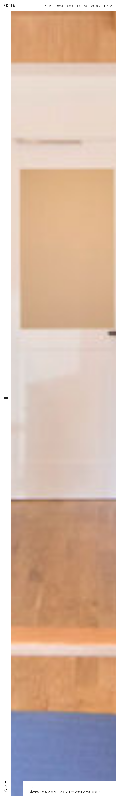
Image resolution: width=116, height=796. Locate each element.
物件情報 (70, 6)
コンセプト (49, 6)
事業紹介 (60, 6)
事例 (78, 6)
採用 (85, 6)
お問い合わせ (95, 6)
